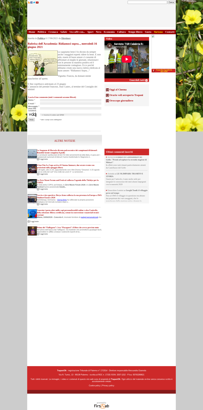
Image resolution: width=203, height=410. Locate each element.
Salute (63, 31)
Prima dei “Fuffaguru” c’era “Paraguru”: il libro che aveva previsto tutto (68, 227)
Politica (42, 31)
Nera (98, 31)
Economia (109, 31)
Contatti (169, 31)
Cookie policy (94, 385)
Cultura (121, 31)
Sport (90, 31)
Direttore (66, 38)
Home (32, 31)
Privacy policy (108, 385)
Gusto (148, 31)
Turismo (158, 31)
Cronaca (53, 31)
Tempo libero (135, 31)
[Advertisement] (126, 127)
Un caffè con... (77, 31)
